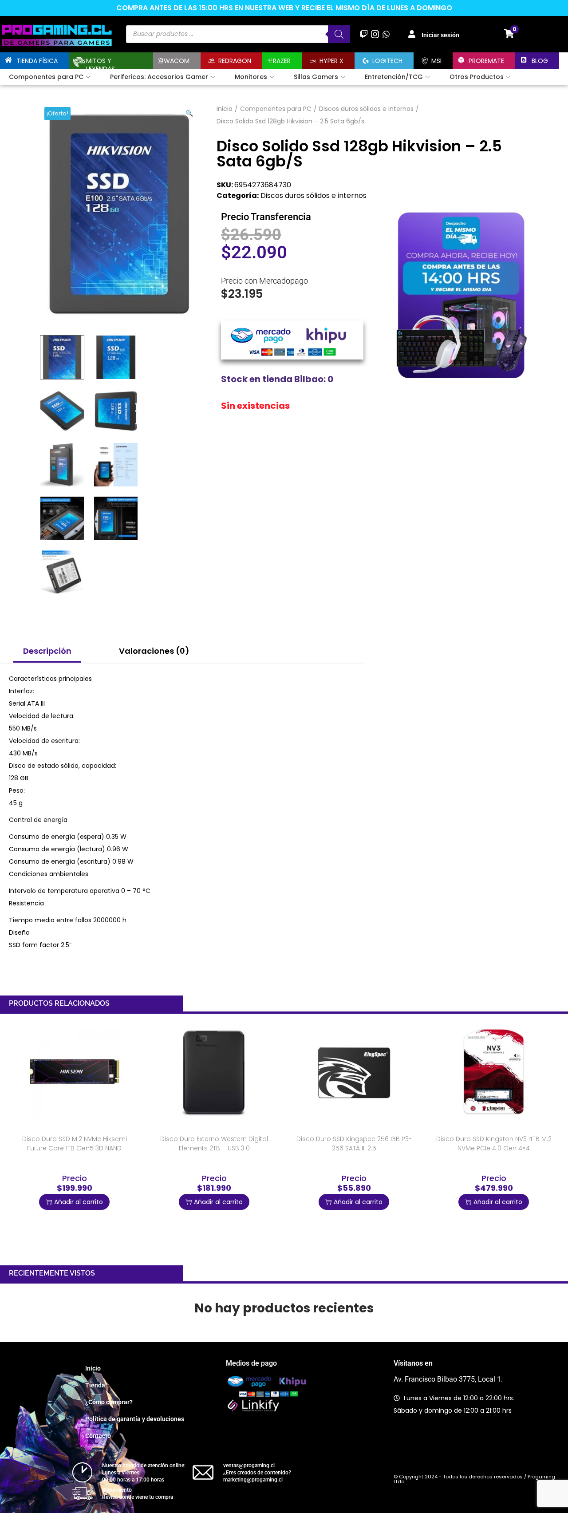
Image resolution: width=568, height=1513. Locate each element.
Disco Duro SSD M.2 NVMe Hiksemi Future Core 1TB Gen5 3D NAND (74, 1143)
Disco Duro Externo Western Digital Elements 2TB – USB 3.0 (214, 1143)
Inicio (225, 108)
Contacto (98, 1435)
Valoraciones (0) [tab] (154, 650)
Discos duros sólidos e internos (366, 108)
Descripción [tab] (47, 650)
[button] (189, 111)
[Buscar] (339, 34)
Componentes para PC (276, 108)
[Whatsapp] (385, 34)
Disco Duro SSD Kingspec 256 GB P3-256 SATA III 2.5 (354, 1143)
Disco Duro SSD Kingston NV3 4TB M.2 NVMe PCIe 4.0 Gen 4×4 (494, 1143)
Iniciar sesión (440, 35)
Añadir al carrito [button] (78, 1201)
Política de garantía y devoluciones (134, 1418)
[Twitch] (363, 34)
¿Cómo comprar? (109, 1402)
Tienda (95, 1385)
